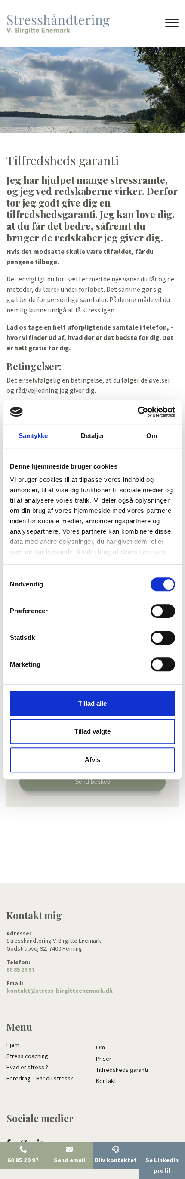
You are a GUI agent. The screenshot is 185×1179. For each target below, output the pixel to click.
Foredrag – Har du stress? (39, 1079)
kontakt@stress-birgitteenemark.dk (59, 991)
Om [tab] (151, 435)
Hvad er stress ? (27, 1068)
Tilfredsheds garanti (122, 1070)
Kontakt (106, 1081)
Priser (103, 1059)
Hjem (12, 1045)
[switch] (163, 611)
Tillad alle (92, 703)
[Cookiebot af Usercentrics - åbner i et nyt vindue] (137, 411)
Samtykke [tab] (33, 435)
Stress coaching (27, 1056)
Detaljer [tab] (93, 435)
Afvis (92, 759)
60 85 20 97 (20, 970)
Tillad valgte (92, 731)
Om (100, 1048)
